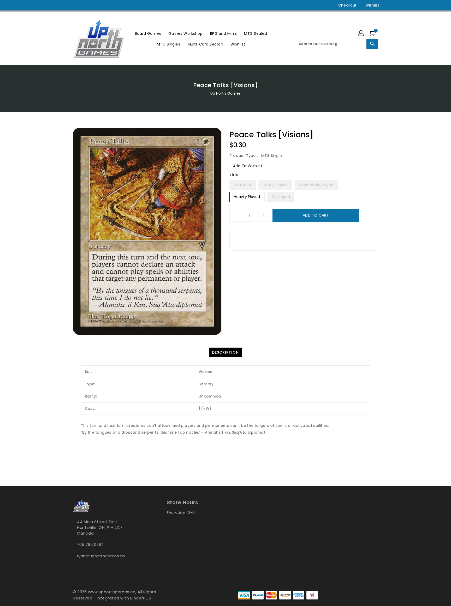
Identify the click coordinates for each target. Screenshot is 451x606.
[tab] (225, 352)
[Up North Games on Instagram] (75, 5)
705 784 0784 (90, 544)
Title (233, 175)
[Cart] (373, 33)
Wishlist (372, 5)
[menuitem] (148, 33)
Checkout (347, 5)
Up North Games (225, 93)
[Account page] (361, 33)
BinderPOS (140, 598)
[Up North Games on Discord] (85, 5)
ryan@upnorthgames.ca (101, 556)
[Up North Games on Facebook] (65, 5)
